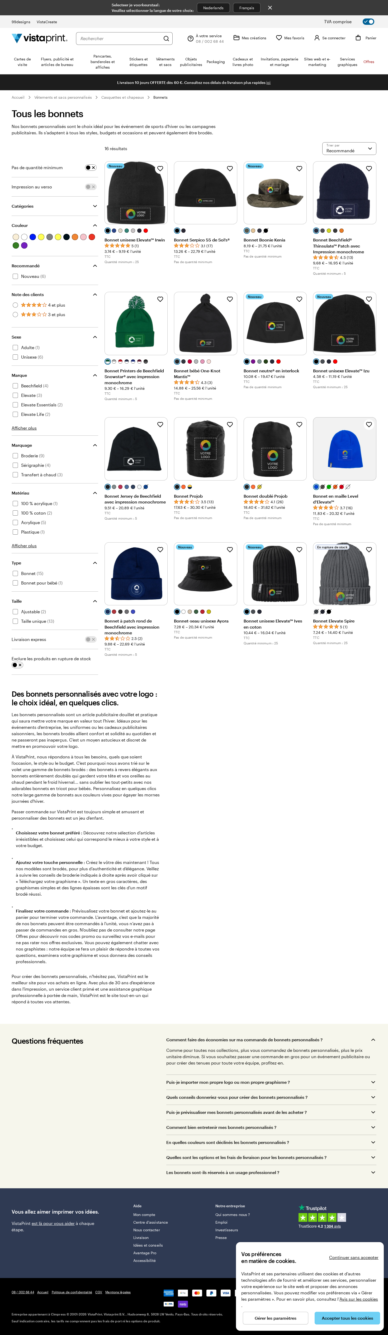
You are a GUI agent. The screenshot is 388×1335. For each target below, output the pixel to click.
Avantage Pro (145, 1253)
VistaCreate (47, 22)
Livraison (141, 1237)
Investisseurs (226, 1230)
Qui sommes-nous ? (232, 1214)
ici (268, 82)
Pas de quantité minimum (37, 167)
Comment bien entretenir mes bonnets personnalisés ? (221, 1127)
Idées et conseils (148, 1245)
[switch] (353, 21)
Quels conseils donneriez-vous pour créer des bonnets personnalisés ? (236, 1097)
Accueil (18, 97)
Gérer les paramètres (275, 1317)
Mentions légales (118, 1292)
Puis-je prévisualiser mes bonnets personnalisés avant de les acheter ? (236, 1112)
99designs (21, 22)
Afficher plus (24, 427)
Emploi (221, 1222)
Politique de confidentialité (72, 1292)
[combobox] (120, 38)
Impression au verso (32, 186)
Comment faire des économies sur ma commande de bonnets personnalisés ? (244, 1039)
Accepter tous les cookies (347, 1317)
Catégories (23, 205)
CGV (98, 1292)
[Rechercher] (166, 38)
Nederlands (213, 8)
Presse (221, 1237)
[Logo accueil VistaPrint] (40, 38)
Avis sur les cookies (358, 1298)
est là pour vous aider (53, 1223)
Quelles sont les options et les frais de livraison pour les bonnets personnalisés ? (246, 1157)
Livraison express (29, 639)
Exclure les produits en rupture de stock (51, 658)
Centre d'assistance (150, 1222)
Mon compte (144, 1214)
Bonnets (160, 97)
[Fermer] (270, 7)
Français (246, 8)
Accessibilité (144, 1260)
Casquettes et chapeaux (122, 97)
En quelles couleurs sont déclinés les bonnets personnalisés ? (227, 1142)
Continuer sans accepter (353, 1257)
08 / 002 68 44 (23, 1292)
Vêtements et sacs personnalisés (63, 97)
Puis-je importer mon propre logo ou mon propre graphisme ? (228, 1082)
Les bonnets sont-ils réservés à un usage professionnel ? (222, 1172)
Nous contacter (146, 1230)
